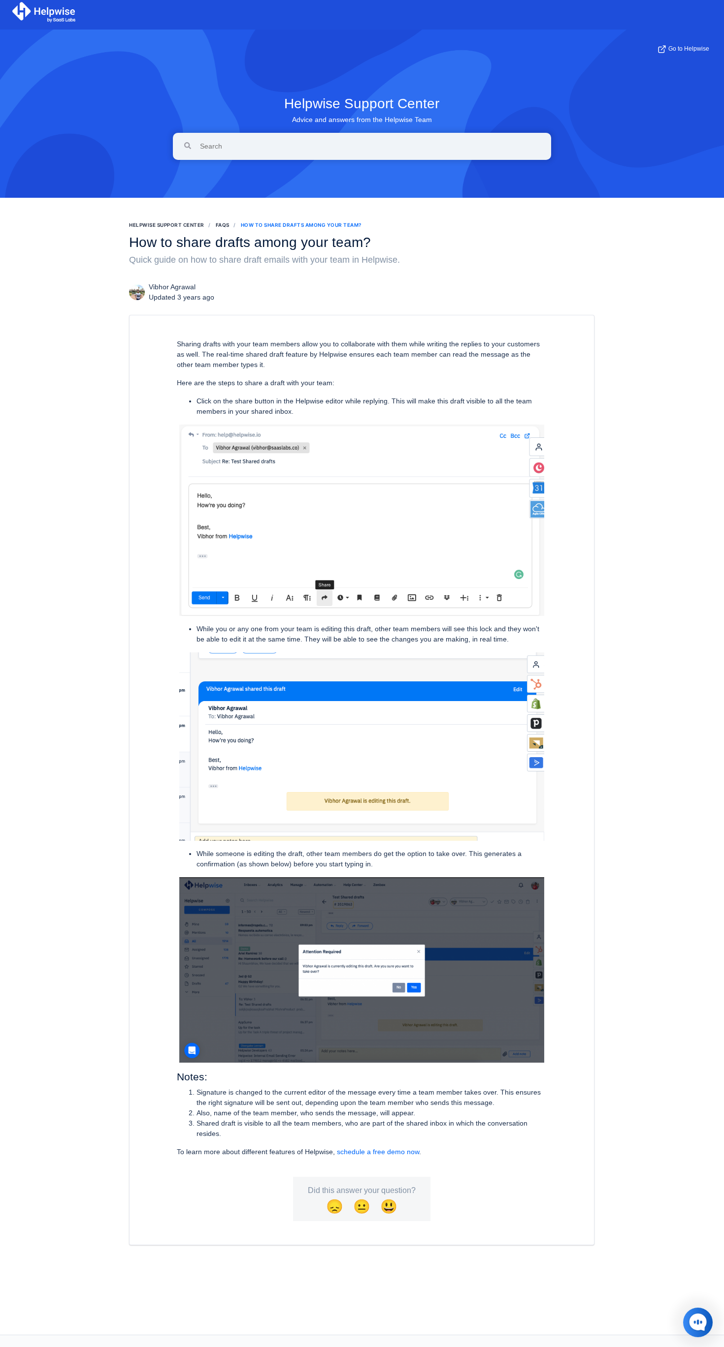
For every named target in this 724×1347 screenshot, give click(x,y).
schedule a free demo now (378, 1152)
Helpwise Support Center (361, 103)
